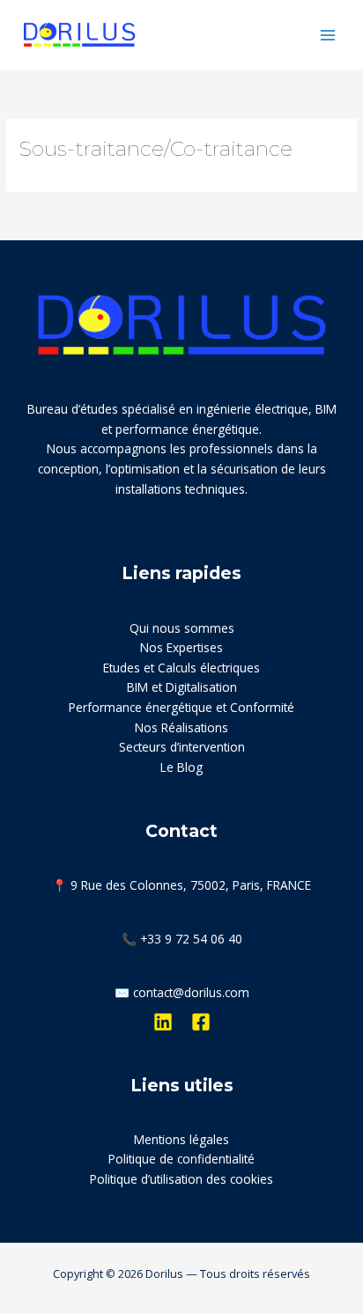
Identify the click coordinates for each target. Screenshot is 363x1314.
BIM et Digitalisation (182, 687)
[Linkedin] (163, 1021)
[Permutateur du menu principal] (328, 35)
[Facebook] (201, 1021)
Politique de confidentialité (181, 1158)
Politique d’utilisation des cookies (181, 1179)
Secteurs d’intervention (182, 746)
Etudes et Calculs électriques (181, 667)
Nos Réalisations (181, 727)
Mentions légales (181, 1139)
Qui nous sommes (182, 628)
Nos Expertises (181, 647)
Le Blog (181, 767)
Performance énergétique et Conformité (181, 707)
